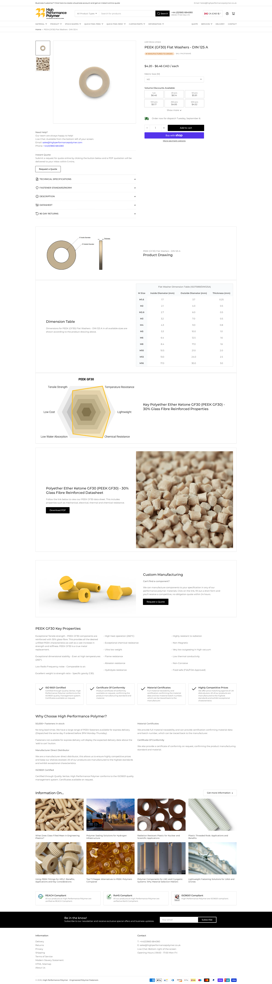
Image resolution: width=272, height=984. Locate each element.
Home (38, 29)
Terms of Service (44, 956)
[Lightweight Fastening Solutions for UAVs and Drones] (212, 858)
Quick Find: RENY (115, 24)
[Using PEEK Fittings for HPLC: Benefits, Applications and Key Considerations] (59, 858)
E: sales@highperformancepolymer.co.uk (158, 945)
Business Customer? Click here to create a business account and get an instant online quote (77, 3)
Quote (195, 24)
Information (154, 24)
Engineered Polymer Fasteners (84, 980)
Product (54, 24)
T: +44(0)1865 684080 (148, 941)
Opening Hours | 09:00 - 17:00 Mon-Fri (157, 952)
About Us (40, 967)
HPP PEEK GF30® (152, 42)
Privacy (39, 949)
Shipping (40, 952)
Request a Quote (48, 169)
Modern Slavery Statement (49, 960)
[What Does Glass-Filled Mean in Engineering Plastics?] (59, 815)
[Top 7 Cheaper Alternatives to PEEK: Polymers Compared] (110, 858)
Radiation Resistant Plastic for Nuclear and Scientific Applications (158, 836)
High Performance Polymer (55, 980)
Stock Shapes (71, 24)
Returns (39, 945)
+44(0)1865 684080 (53, 145)
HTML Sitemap (43, 964)
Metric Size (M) (152, 74)
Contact (232, 24)
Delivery (220, 24)
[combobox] (134, 13)
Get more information (218, 792)
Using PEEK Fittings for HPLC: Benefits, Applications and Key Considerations (55, 880)
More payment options (174, 141)
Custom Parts (136, 24)
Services (205, 24)
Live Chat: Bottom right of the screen (156, 949)
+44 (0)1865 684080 (182, 12)
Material (39, 24)
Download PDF (58, 510)
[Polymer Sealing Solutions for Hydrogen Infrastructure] (110, 815)
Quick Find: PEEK (92, 24)
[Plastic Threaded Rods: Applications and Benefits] (212, 815)
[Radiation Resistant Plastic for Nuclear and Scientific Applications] (161, 815)
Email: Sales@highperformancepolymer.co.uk (215, 3)
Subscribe (207, 919)
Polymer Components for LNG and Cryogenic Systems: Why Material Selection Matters (160, 880)
